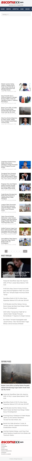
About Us (3, 444)
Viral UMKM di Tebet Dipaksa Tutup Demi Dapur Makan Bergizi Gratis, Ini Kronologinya (9, 241)
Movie (27, 9)
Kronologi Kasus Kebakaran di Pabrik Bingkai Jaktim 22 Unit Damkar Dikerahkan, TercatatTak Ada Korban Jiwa (16, 417)
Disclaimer (3, 452)
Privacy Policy (4, 449)
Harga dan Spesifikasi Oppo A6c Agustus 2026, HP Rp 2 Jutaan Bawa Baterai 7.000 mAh (15, 283)
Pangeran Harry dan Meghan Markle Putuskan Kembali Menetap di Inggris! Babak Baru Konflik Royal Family (9, 186)
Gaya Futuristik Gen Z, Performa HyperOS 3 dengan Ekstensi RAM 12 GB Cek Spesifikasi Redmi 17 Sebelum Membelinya (9, 98)
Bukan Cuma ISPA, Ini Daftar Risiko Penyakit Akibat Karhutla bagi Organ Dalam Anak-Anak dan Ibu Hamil (9, 110)
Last (25, 251)
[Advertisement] (16, 34)
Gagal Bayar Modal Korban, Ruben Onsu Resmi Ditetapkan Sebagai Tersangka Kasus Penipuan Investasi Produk (9, 164)
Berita (8, 9)
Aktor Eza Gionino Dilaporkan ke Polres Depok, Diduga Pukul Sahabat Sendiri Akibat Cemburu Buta (9, 120)
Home (3, 9)
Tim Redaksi (4, 446)
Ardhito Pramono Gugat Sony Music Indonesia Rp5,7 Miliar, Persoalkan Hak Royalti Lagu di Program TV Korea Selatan (9, 230)
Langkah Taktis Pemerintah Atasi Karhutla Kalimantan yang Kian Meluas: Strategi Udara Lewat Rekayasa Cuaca (8, 207)
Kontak (3, 447)
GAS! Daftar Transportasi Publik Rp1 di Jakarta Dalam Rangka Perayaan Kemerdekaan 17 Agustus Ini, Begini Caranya (16, 314)
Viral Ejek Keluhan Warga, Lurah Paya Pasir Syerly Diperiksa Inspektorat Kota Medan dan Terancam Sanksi (16, 433)
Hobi (22, 9)
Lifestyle (15, 9)
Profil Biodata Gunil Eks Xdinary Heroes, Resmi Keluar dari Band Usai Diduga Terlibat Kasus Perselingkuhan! (16, 306)
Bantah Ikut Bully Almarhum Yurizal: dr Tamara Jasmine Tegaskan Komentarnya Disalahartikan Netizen (15, 425)
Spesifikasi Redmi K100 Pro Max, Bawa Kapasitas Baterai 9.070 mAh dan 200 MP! (16, 299)
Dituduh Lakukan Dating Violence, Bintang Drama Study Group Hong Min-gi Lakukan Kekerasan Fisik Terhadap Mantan (8, 87)
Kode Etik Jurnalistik (6, 454)
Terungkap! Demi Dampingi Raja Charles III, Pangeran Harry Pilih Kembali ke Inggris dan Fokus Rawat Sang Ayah (9, 176)
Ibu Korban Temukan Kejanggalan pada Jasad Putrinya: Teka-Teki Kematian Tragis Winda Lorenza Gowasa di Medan (16, 321)
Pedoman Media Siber (6, 451)
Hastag (4, 14)
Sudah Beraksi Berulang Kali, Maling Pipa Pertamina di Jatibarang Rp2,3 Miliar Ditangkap (9, 196)
